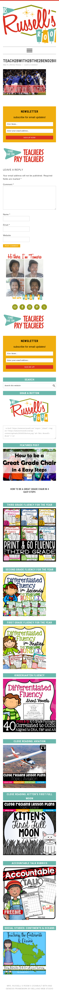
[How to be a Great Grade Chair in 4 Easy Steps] (29, 479)
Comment (8, 184)
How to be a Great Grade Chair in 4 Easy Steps (29, 490)
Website (7, 235)
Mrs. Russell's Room (29, 24)
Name (6, 214)
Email (6, 225)
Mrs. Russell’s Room (18, 986)
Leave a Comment (31, 65)
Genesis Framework (17, 989)
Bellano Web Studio (42, 989)
